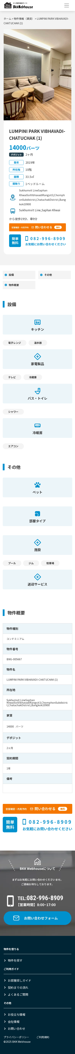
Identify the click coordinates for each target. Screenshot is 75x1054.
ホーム (7, 18)
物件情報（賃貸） (24, 18)
